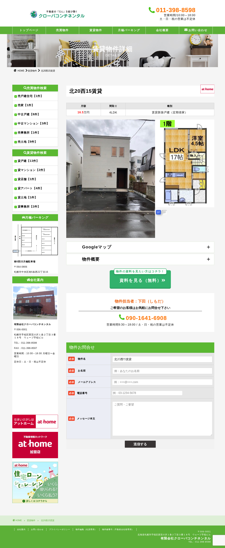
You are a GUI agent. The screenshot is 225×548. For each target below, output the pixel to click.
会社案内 (21, 529)
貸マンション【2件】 (32, 169)
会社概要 (162, 30)
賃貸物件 (95, 30)
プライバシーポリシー (59, 529)
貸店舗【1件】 (27, 179)
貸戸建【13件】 (28, 160)
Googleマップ (97, 247)
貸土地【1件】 (27, 197)
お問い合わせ (197, 30)
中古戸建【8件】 (29, 114)
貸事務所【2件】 (29, 206)
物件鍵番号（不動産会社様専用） (118, 529)
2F (164, 212)
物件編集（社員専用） (86, 529)
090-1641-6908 (146, 318)
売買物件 (62, 30)
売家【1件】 (26, 105)
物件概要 (91, 259)
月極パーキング (129, 30)
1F (158, 212)
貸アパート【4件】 (30, 188)
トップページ (29, 30)
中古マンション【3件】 (33, 123)
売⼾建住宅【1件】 (30, 96)
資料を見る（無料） (140, 276)
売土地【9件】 (27, 141)
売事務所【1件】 (29, 132)
